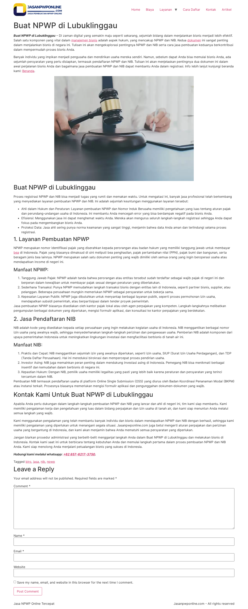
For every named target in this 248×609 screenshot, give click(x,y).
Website (19, 566)
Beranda (28, 71)
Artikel (227, 9)
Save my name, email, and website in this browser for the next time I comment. (75, 582)
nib (43, 462)
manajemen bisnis (84, 40)
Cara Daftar (191, 9)
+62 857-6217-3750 (79, 454)
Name (19, 535)
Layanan (166, 9)
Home (135, 9)
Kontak (211, 9)
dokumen (194, 40)
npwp (51, 462)
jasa (36, 462)
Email (19, 551)
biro (28, 462)
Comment (22, 486)
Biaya (150, 9)
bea (16, 252)
